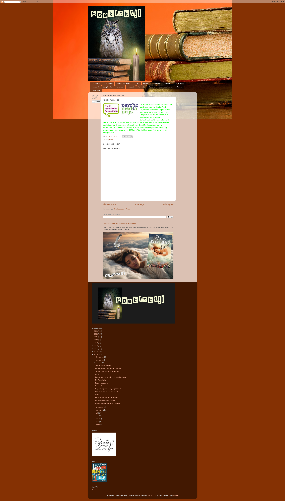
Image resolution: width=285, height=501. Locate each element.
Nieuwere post (110, 204)
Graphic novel (179, 83)
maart (98, 425)
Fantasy (157, 83)
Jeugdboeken (108, 87)
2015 (96, 354)
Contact (136, 83)
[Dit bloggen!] (125, 136)
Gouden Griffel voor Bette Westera (107, 403)
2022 (96, 334)
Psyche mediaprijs (101, 383)
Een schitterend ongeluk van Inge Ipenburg (110, 377)
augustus (99, 410)
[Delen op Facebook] (129, 136)
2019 (96, 343)
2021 (96, 337)
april (97, 422)
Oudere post (167, 204)
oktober (99, 363)
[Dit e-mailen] (123, 136)
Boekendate (108, 83)
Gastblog (167, 83)
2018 (96, 346)
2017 (96, 349)
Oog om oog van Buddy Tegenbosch (108, 389)
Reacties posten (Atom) (122, 209)
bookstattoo (99, 386)
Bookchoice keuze (123, 83)
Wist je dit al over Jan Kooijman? (106, 392)
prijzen (110, 139)
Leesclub (130, 87)
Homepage (96, 83)
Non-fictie (141, 87)
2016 (96, 351)
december (99, 357)
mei (97, 419)
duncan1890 (151, 495)
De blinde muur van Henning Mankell (108, 368)
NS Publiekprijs (100, 380)
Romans (152, 87)
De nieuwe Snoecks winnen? (105, 400)
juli (97, 413)
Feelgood (146, 83)
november (99, 360)
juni (97, 416)
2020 (96, 340)
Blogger (176, 495)
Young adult (96, 90)
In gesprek (95, 87)
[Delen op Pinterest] (131, 136)
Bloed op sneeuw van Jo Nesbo (106, 397)
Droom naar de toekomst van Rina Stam (119, 223)
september (100, 407)
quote (97, 374)
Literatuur (120, 87)
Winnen (179, 87)
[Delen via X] (127, 136)
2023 (96, 331)
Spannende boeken (166, 87)
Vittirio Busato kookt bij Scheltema (107, 371)
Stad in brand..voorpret (103, 365)
